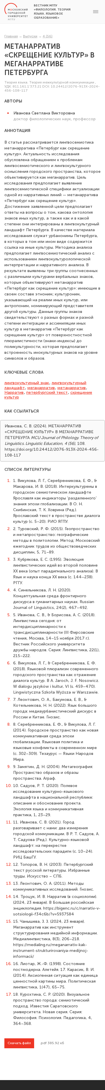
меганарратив (41, 387)
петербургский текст (47, 392)
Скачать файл (19, 1043)
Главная (11, 36)
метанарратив (71, 387)
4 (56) (47, 36)
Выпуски (30, 36)
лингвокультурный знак (26, 382)
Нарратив (14, 392)
